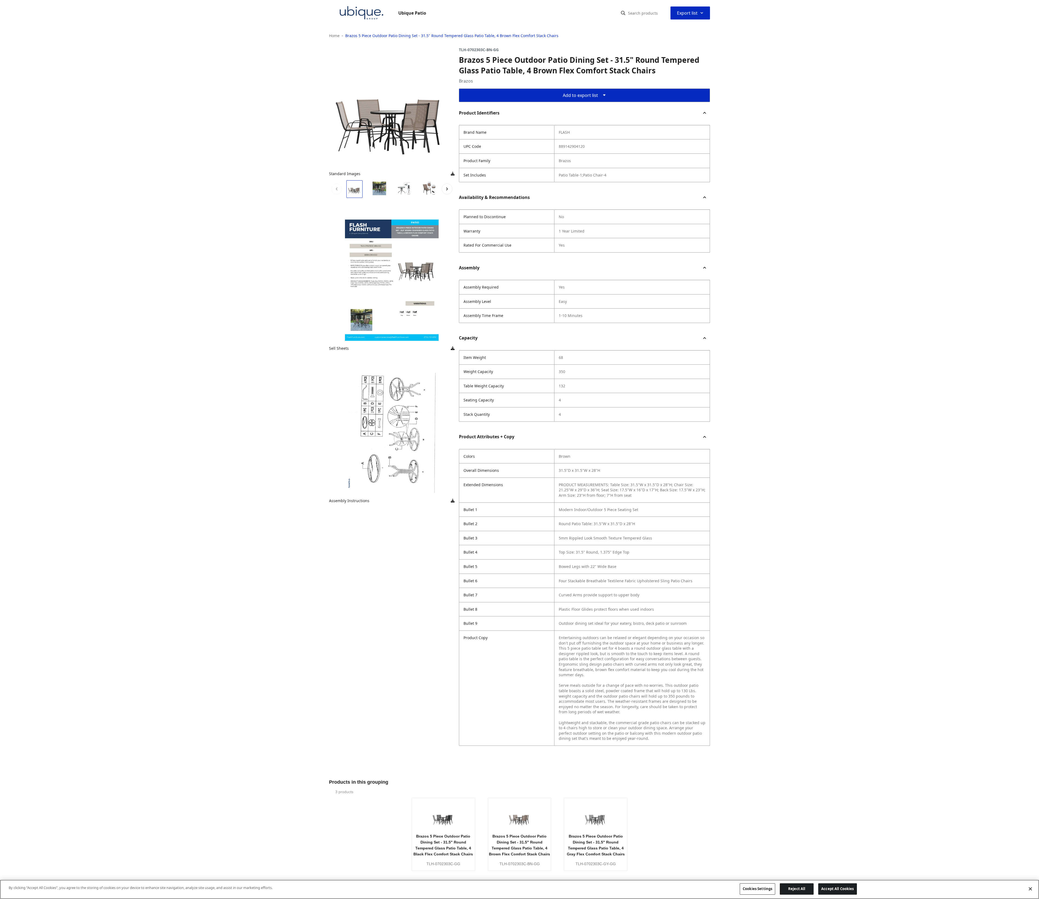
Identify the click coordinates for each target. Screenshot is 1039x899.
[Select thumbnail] (354, 189)
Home (334, 35)
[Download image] (453, 174)
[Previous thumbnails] (336, 189)
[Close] (1030, 889)
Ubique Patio (412, 13)
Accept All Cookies (837, 888)
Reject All (796, 888)
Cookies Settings (757, 888)
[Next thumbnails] (447, 189)
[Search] (623, 13)
